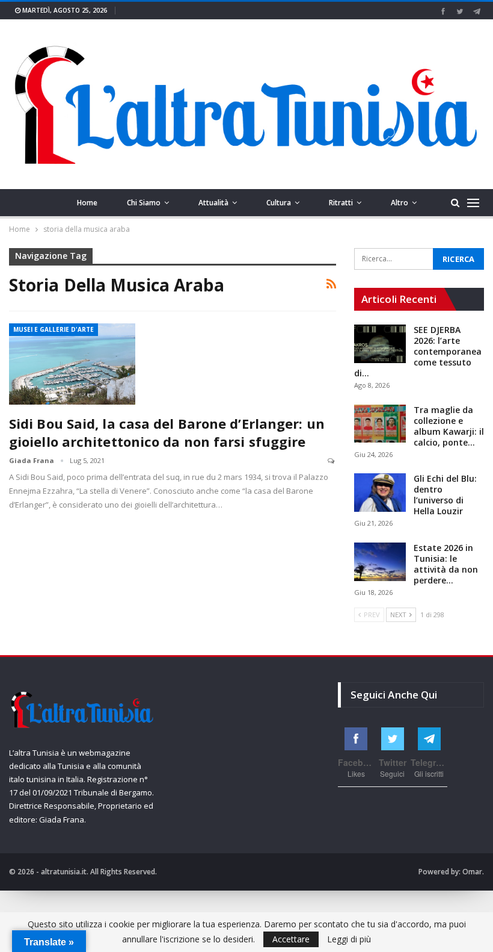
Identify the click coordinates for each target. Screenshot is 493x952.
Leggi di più (349, 939)
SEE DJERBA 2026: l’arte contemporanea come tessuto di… (418, 351)
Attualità (213, 203)
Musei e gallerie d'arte (53, 329)
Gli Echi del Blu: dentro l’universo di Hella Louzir (445, 495)
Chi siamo (144, 203)
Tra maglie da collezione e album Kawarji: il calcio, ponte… (449, 426)
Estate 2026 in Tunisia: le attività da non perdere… (446, 564)
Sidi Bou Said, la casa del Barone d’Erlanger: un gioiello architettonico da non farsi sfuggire (167, 432)
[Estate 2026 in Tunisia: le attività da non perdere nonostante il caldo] (380, 562)
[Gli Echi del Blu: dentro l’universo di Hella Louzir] (380, 492)
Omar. (473, 871)
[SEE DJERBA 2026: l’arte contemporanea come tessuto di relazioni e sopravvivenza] (380, 344)
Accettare (291, 939)
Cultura (278, 203)
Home (87, 203)
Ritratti (341, 203)
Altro (399, 203)
